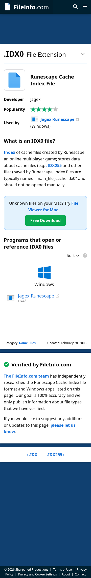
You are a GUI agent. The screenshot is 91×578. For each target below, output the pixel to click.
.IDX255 (54, 165)
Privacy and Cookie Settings (37, 574)
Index (9, 152)
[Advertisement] (45, 29)
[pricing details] (84, 255)
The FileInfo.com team (26, 376)
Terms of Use (62, 569)
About (66, 574)
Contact (80, 574)
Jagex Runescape (57, 119)
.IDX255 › (56, 454)
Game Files (27, 343)
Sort (71, 256)
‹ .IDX (31, 454)
